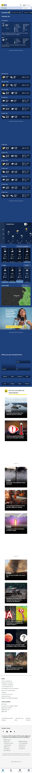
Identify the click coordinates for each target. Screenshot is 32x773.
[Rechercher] (20, 5)
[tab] (25, 224)
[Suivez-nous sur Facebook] (3, 732)
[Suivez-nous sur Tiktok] (14, 732)
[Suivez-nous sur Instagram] (7, 732)
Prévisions (25, 8)
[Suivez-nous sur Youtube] (11, 732)
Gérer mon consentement (8, 690)
